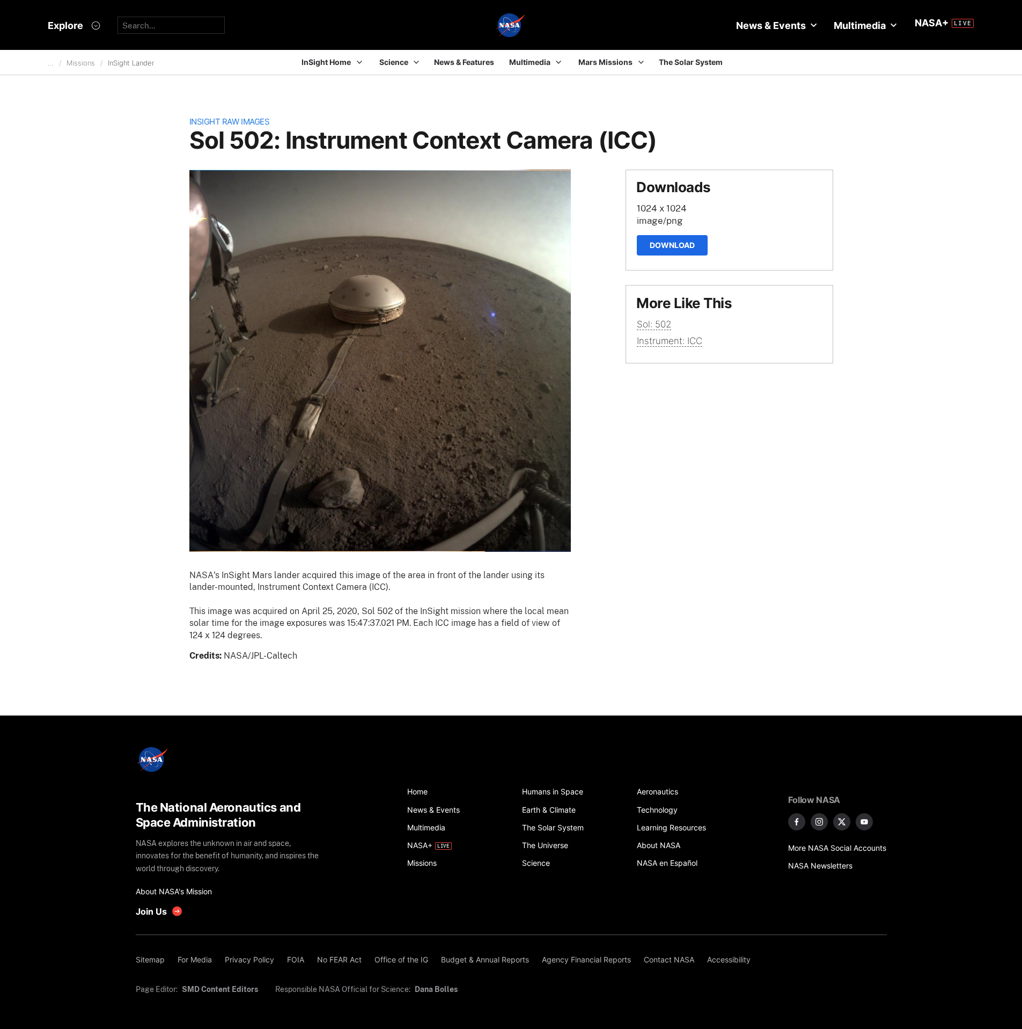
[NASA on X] (841, 821)
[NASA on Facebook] (796, 821)
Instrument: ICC (669, 340)
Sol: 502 (654, 324)
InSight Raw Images (229, 121)
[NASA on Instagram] (819, 821)
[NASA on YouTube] (864, 821)
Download (672, 245)
